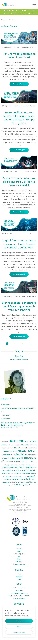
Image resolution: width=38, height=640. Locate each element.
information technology (11, 467)
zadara (27, 485)
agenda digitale (6, 441)
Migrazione (9, 10)
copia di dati (20, 454)
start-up (33, 482)
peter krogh (5, 473)
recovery (12, 473)
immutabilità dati (29, 464)
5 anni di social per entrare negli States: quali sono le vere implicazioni (19, 306)
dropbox (20, 461)
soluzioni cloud (13, 482)
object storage (30, 467)
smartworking (24, 479)
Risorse (22, 13)
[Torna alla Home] (9, 4)
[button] (33, 4)
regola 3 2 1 (15, 476)
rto (20, 476)
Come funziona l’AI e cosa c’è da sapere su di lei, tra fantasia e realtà (19, 182)
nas (22, 467)
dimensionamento (10, 461)
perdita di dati (28, 470)
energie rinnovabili (28, 461)
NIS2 (17, 10)
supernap (11, 485)
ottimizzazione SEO (14, 470)
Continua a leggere (19, 84)
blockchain (7, 444)
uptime (20, 485)
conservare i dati (25, 450)
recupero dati (22, 473)
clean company (14, 444)
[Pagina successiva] (31, 343)
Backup (17, 441)
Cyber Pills (19, 356)
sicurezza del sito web (11, 479)
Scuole (31, 10)
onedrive (5, 470)
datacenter (17, 458)
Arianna (16, 47)
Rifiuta (19, 626)
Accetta (19, 621)
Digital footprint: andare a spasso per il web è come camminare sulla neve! (19, 244)
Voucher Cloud (10, 13)
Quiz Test (30, 13)
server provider (28, 476)
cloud (20, 444)
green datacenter (14, 465)
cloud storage (28, 444)
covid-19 (7, 458)
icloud (23, 464)
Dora (24, 10)
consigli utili (7, 455)
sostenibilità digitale (24, 482)
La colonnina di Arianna (29, 47)
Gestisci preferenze (19, 632)
